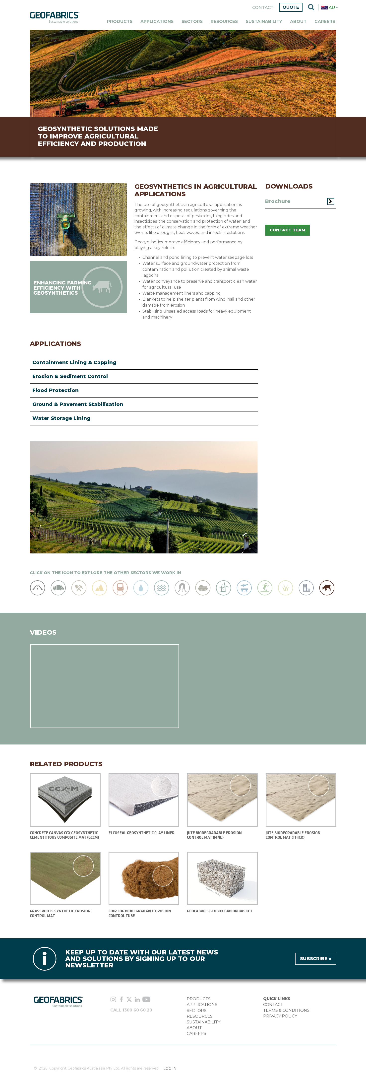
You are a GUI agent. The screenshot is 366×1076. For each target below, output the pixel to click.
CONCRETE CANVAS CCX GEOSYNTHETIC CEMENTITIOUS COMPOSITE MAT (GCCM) (64, 835)
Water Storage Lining (61, 418)
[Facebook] (121, 1000)
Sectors (192, 21)
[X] (129, 1000)
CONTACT (273, 1004)
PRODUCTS (199, 999)
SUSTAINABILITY (203, 1022)
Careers (324, 21)
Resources (224, 21)
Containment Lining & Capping (74, 362)
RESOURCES (200, 1016)
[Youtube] (146, 1000)
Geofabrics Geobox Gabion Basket (219, 911)
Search (311, 7)
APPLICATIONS (202, 1004)
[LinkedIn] (137, 1000)
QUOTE (291, 7)
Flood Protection (55, 390)
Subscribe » (315, 958)
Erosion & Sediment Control (70, 376)
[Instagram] (113, 1000)
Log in (170, 1069)
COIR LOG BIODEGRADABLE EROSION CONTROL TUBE (140, 913)
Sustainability (264, 21)
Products (119, 21)
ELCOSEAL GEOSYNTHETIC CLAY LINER (142, 832)
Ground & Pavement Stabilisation (77, 404)
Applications (157, 21)
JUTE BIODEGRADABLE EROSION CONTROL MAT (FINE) (214, 835)
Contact (263, 7)
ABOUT (194, 1027)
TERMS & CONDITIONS (286, 1010)
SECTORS (196, 1010)
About (298, 21)
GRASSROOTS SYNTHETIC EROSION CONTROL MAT (60, 913)
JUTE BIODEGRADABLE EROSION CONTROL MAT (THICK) (293, 835)
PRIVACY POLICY (280, 1016)
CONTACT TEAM (287, 230)
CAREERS (196, 1033)
